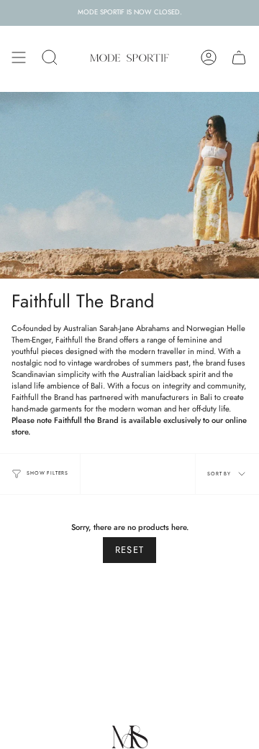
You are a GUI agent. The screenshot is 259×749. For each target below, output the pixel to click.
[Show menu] (18, 57)
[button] (49, 57)
